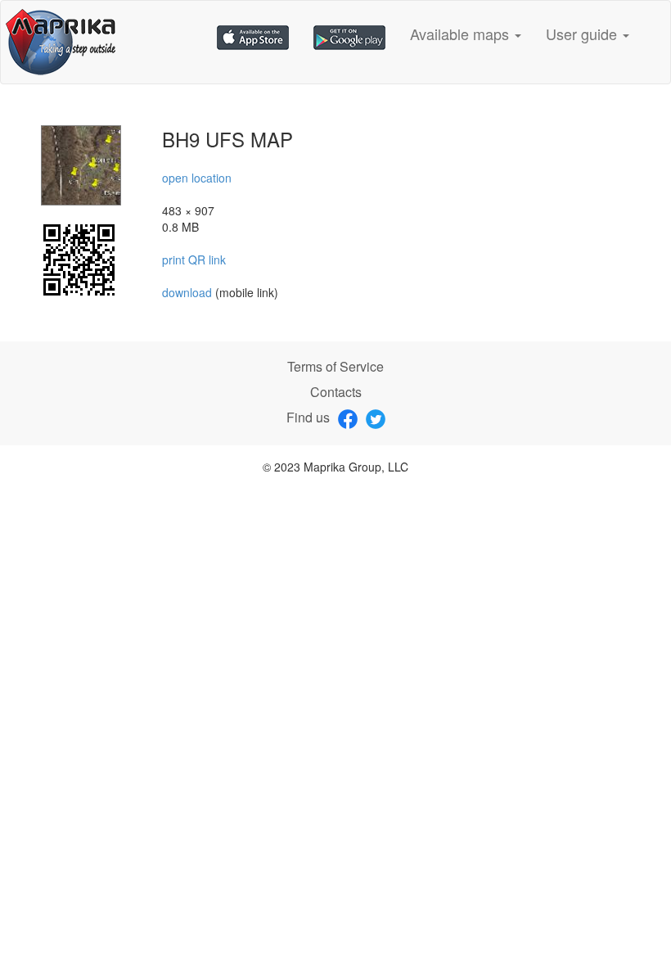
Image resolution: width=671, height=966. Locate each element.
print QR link (194, 259)
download (188, 292)
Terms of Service (335, 366)
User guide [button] (583, 33)
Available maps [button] (461, 33)
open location (197, 177)
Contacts (336, 391)
